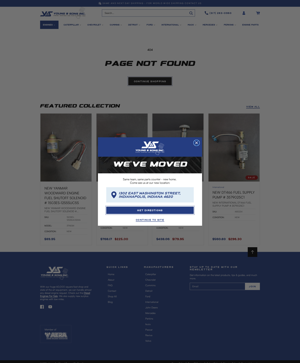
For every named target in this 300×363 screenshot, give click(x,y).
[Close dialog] (196, 143)
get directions (150, 210)
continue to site (150, 219)
